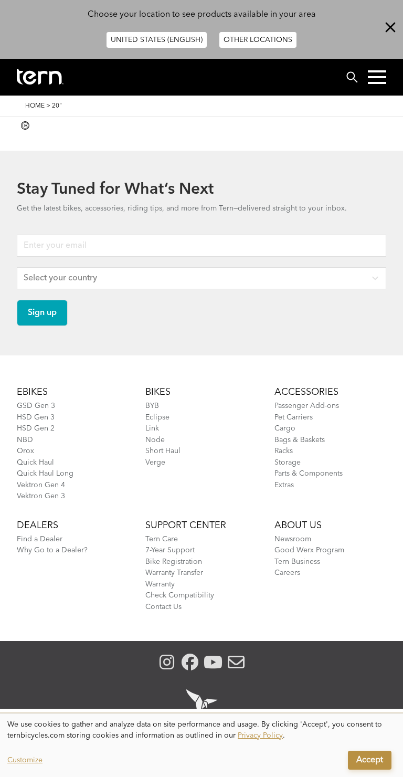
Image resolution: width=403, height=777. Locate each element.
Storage (287, 462)
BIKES (158, 392)
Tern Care (161, 539)
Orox (25, 451)
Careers (287, 572)
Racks (283, 451)
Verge (155, 462)
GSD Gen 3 (36, 406)
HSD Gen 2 (36, 428)
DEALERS (37, 525)
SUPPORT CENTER (185, 525)
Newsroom (292, 539)
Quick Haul (35, 462)
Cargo (284, 428)
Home (35, 106)
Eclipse (157, 417)
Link (152, 428)
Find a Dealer (39, 539)
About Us (298, 525)
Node (155, 440)
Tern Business (297, 561)
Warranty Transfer (174, 572)
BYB (152, 406)
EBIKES (32, 392)
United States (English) (157, 40)
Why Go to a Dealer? (52, 550)
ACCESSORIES (306, 392)
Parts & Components (308, 473)
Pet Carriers (293, 417)
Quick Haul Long (45, 473)
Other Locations (258, 40)
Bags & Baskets (299, 440)
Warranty (160, 584)
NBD (25, 440)
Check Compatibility (179, 595)
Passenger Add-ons (306, 406)
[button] (377, 77)
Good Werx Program (309, 550)
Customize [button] (25, 760)
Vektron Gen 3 (41, 496)
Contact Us (163, 607)
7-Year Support (170, 550)
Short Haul (163, 451)
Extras (284, 485)
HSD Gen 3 (36, 417)
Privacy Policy (260, 735)
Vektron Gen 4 (41, 485)
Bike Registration (173, 561)
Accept (369, 760)
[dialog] (201, 745)
